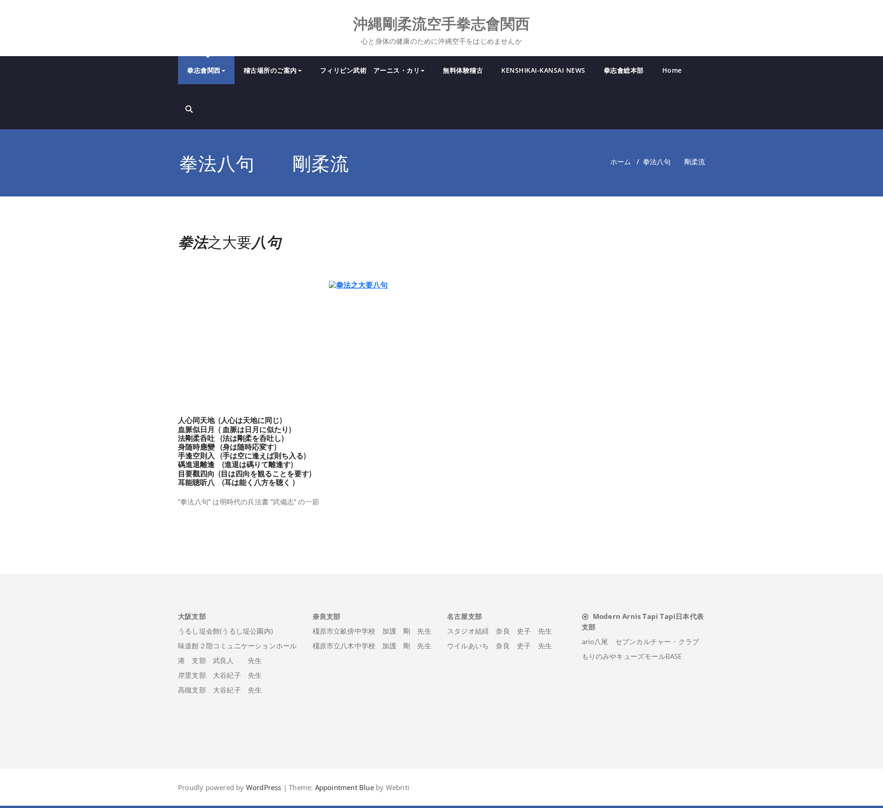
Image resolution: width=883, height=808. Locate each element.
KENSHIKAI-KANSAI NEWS (543, 70)
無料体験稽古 (463, 70)
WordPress (263, 787)
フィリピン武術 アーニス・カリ (370, 70)
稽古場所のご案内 (270, 70)
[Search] (189, 109)
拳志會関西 (204, 70)
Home (672, 70)
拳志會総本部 (624, 70)
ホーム (620, 161)
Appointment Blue (343, 787)
